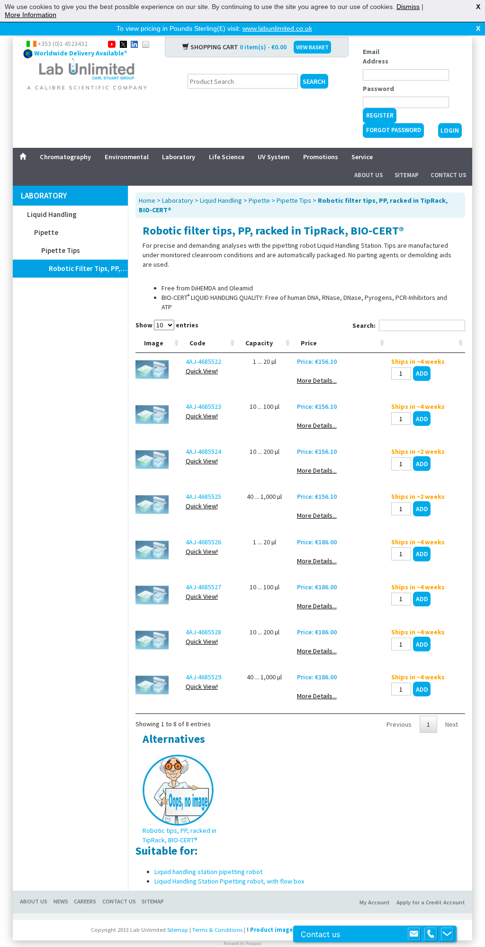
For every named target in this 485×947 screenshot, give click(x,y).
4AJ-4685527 (203, 587)
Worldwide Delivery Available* (80, 53)
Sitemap (407, 175)
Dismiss (408, 6)
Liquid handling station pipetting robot (208, 871)
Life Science (226, 157)
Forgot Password (393, 130)
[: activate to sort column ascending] (425, 343)
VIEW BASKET (312, 47)
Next (451, 724)
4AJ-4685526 (203, 542)
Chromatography (65, 157)
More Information (30, 14)
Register (380, 115)
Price (309, 343)
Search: (364, 325)
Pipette (46, 232)
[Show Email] (414, 934)
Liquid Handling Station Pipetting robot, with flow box (229, 881)
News (61, 901)
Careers (85, 901)
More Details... (317, 380)
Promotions (320, 157)
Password (378, 88)
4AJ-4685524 (203, 451)
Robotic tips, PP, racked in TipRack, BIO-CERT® (179, 835)
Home (147, 200)
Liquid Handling (52, 214)
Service (362, 157)
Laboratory (178, 157)
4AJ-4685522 (203, 361)
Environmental (127, 157)
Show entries (166, 325)
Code (197, 343)
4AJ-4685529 (203, 677)
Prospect (253, 943)
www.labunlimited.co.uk (277, 28)
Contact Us (448, 175)
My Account (374, 902)
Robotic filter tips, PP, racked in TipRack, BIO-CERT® (88, 268)
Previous (399, 724)
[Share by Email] (145, 43)
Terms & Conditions (217, 929)
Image (153, 343)
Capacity (259, 343)
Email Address (375, 56)
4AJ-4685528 (203, 632)
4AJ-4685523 (203, 406)
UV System (273, 157)
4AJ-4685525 (203, 496)
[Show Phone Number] (430, 934)
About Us (368, 175)
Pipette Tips (60, 250)
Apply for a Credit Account (430, 902)
